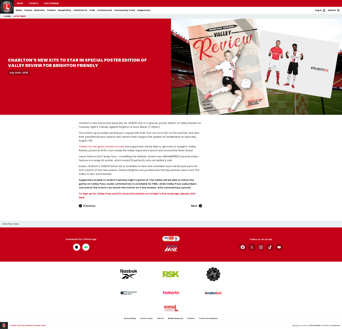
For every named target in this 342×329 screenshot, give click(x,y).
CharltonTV (80, 10)
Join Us (160, 318)
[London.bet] (213, 293)
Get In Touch (146, 318)
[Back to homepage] (7, 7)
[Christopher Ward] (128, 293)
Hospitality (64, 10)
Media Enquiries (175, 318)
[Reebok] (128, 274)
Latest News (19, 16)
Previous (89, 206)
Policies (191, 318)
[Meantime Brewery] (213, 274)
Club (92, 10)
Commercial (104, 10)
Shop (20, 3)
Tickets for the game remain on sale (101, 146)
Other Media (314, 325)
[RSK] (171, 274)
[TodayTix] (171, 293)
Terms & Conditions (208, 318)
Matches (39, 10)
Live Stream (51, 3)
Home (8, 16)
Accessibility (130, 318)
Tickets (33, 3)
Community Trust (124, 10)
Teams (28, 10)
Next (194, 206)
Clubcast (335, 325)
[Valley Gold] (171, 307)
